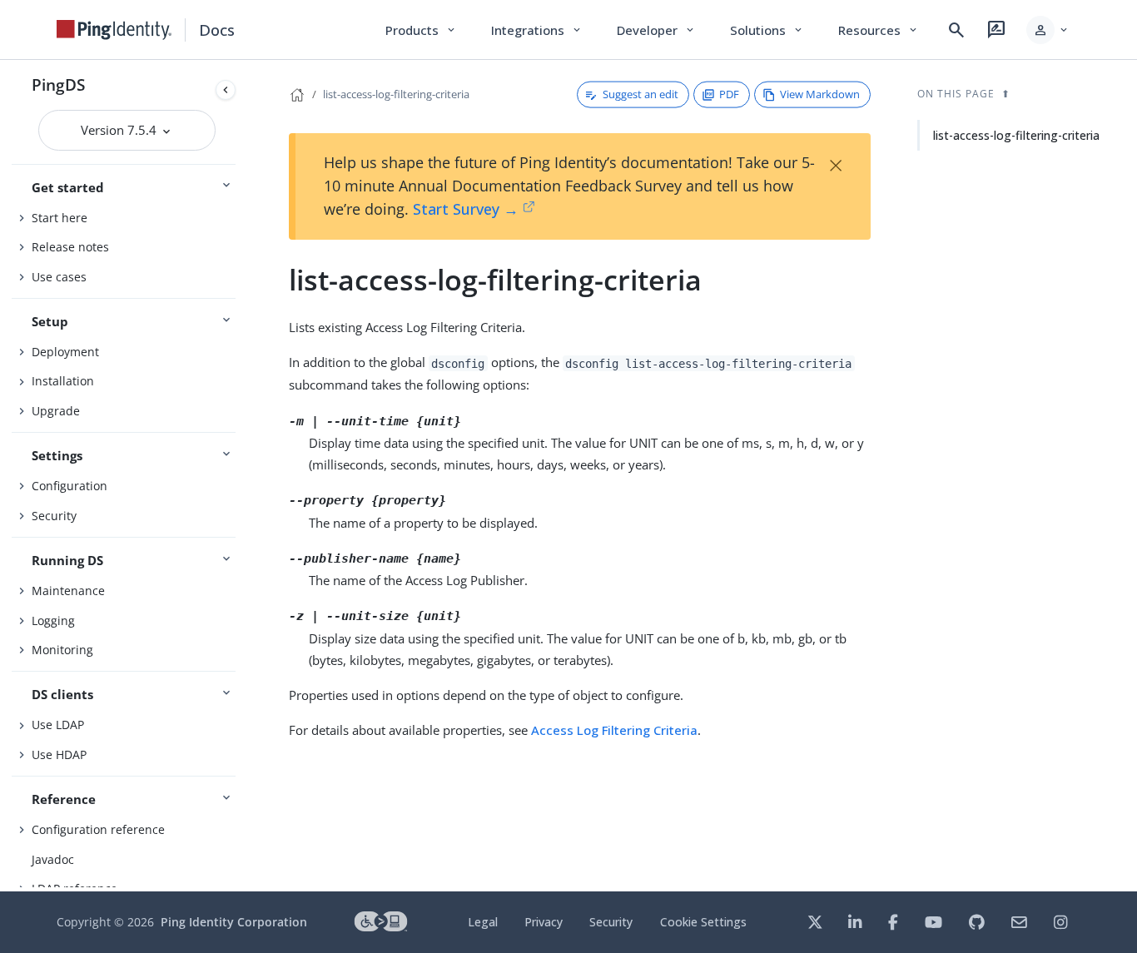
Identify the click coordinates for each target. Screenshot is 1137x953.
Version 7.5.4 (120, 130)
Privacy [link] (543, 922)
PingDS (58, 84)
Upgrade (56, 411)
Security (54, 516)
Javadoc (53, 859)
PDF (729, 94)
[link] (114, 30)
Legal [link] (483, 922)
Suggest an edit (640, 94)
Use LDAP (58, 724)
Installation (63, 381)
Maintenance (68, 590)
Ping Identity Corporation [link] (234, 922)
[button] (1048, 29)
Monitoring (62, 650)
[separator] (242, 475)
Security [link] (611, 922)
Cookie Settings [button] (703, 922)
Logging (53, 620)
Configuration (69, 486)
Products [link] (421, 30)
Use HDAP (59, 754)
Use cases (59, 277)
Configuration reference (98, 829)
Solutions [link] (767, 30)
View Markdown (820, 94)
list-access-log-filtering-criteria (396, 94)
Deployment (65, 352)
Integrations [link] (537, 30)
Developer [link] (657, 30)
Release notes (70, 247)
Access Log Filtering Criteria (614, 730)
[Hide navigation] (226, 90)
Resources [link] (879, 30)
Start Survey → (466, 209)
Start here (59, 218)
